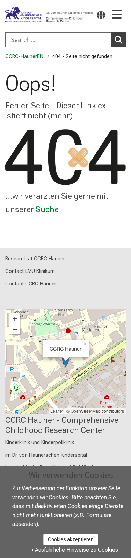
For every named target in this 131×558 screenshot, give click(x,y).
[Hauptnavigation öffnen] (117, 15)
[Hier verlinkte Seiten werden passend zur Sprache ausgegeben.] (101, 15)
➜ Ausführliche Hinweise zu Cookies (73, 549)
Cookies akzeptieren (71, 539)
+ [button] (15, 318)
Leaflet (56, 411)
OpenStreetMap (86, 411)
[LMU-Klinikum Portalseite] (29, 15)
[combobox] (65, 39)
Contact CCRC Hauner (30, 284)
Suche (47, 209)
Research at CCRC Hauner (35, 259)
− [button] (15, 329)
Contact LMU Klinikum (30, 271)
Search (118, 39)
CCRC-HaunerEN (24, 56)
